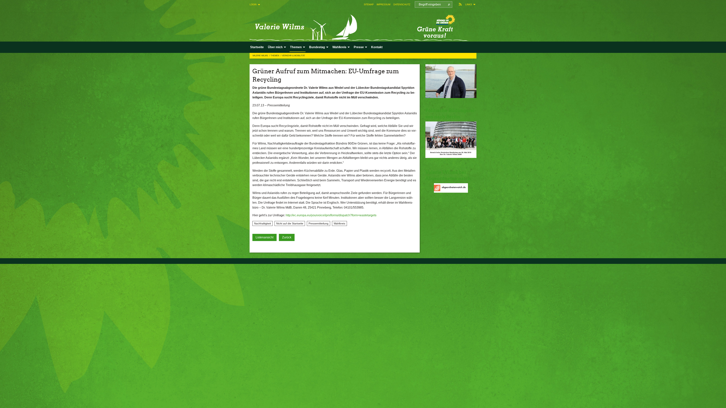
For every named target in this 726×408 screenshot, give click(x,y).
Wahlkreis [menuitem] (339, 47)
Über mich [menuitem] (275, 47)
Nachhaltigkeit (262, 223)
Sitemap (369, 4)
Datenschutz (401, 4)
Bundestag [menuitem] (317, 47)
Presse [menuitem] (359, 47)
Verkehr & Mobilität (293, 55)
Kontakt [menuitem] (376, 47)
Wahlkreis (339, 223)
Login (253, 4)
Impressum (383, 4)
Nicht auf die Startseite (289, 223)
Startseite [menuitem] (257, 47)
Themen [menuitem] (296, 47)
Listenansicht (264, 237)
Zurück (286, 237)
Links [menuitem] (468, 4)
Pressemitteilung (318, 223)
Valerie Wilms (260, 55)
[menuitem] (369, 4)
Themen (275, 55)
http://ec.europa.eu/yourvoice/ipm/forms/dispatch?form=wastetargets (331, 215)
